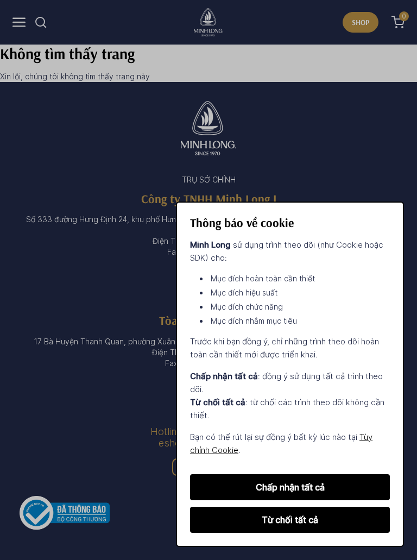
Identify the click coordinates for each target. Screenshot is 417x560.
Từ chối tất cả (290, 519)
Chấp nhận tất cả (290, 487)
